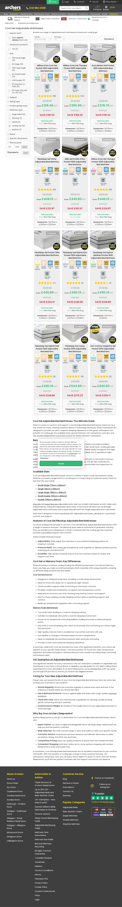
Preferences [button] (44, 458)
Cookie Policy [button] (73, 453)
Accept (61, 464)
